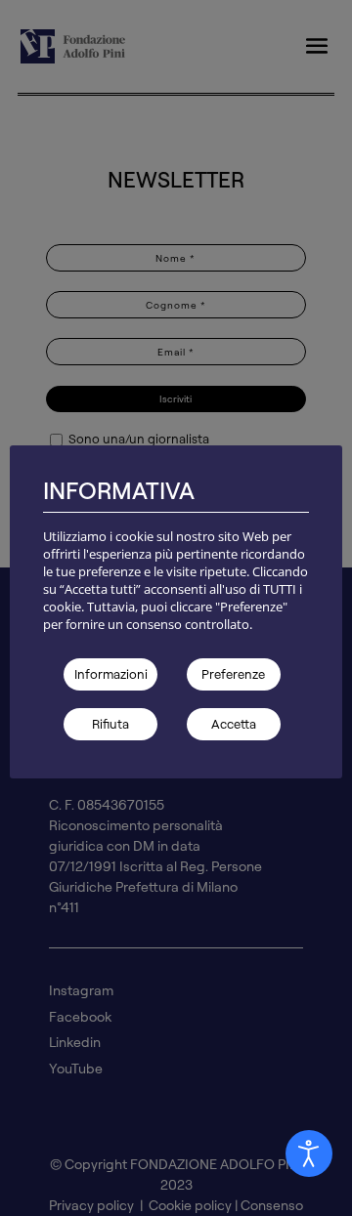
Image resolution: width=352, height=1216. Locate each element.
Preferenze (233, 674)
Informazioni (111, 674)
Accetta (233, 724)
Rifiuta (110, 724)
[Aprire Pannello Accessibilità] (309, 1153)
